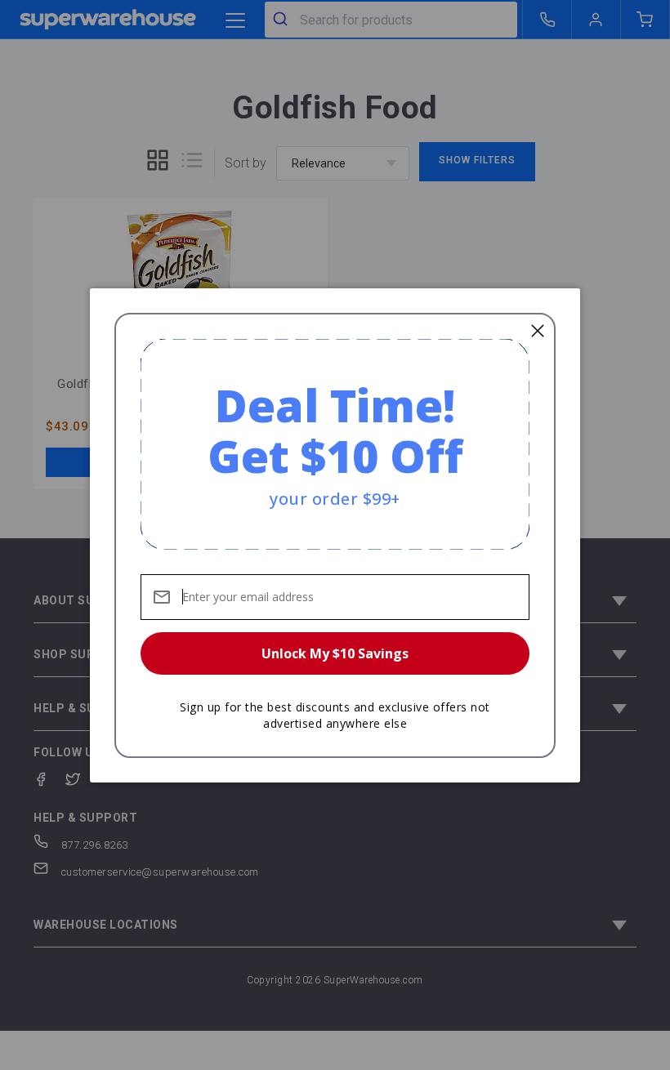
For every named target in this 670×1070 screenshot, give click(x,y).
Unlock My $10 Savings (335, 653)
